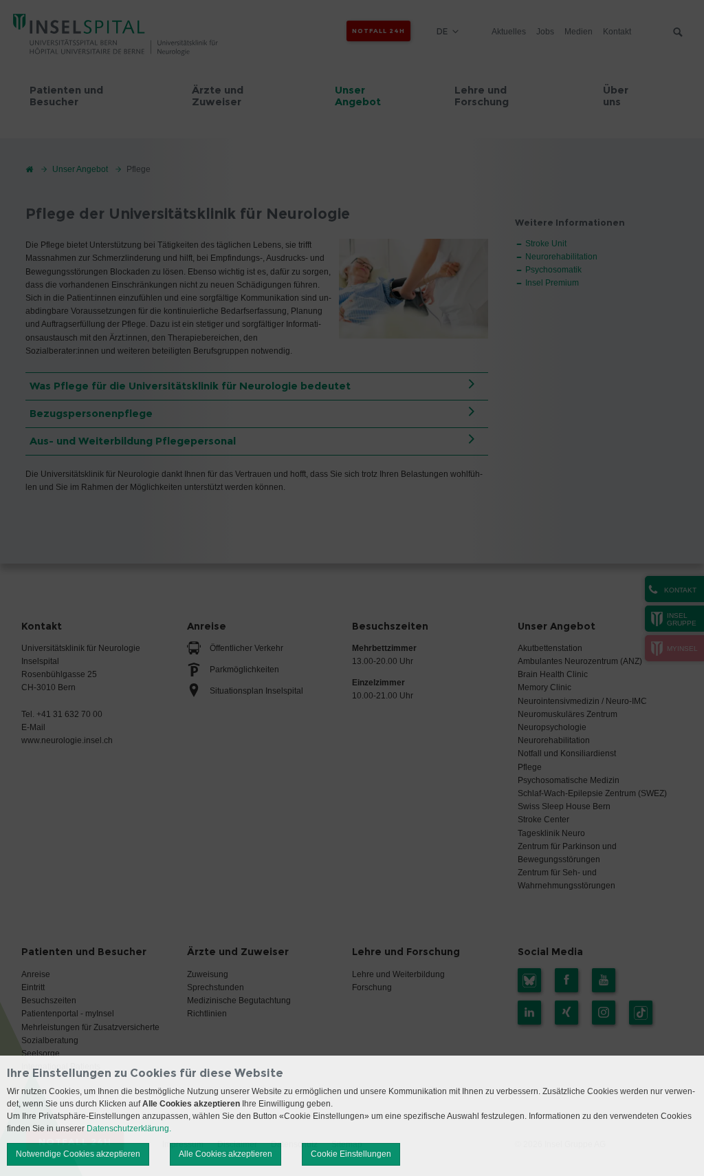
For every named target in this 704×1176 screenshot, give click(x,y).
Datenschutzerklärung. (129, 1128)
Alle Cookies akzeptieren (225, 1154)
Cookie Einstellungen (351, 1154)
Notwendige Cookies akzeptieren (78, 1154)
